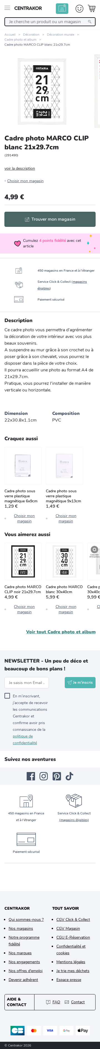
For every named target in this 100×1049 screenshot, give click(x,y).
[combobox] (50, 21)
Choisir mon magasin (25, 181)
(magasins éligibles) (74, 820)
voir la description (19, 168)
